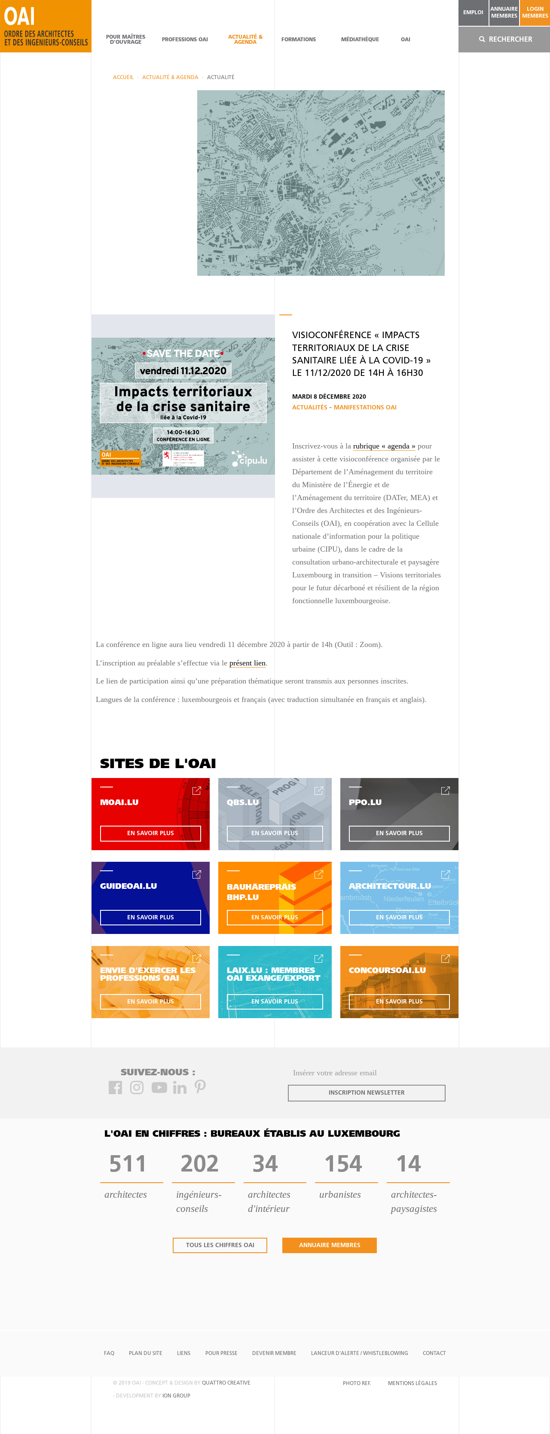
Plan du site (145, 1353)
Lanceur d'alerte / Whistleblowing (359, 1353)
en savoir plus (150, 833)
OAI (405, 40)
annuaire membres (504, 12)
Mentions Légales (412, 1383)
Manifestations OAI (365, 408)
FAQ (109, 1353)
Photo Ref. (357, 1383)
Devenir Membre (274, 1353)
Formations (298, 40)
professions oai (185, 40)
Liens (183, 1353)
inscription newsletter (367, 1093)
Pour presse (221, 1353)
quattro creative (226, 1383)
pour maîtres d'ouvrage (125, 40)
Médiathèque (360, 40)
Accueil (123, 77)
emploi (473, 12)
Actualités (310, 408)
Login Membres (535, 12)
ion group (176, 1396)
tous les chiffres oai (220, 1245)
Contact (434, 1353)
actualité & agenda (245, 40)
